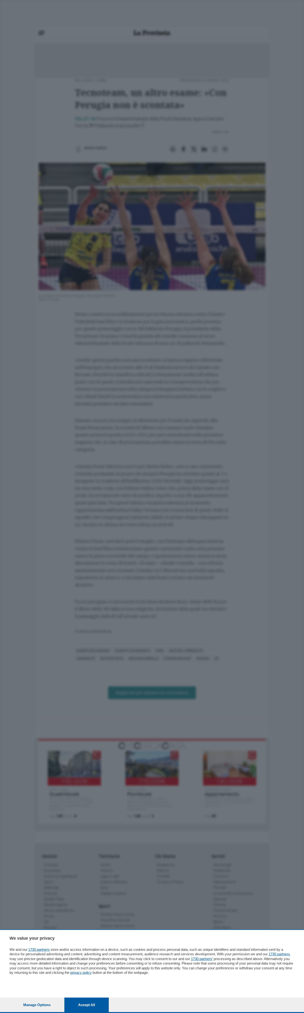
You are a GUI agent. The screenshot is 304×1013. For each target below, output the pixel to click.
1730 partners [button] (39, 949)
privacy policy (81, 973)
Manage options (37, 1005)
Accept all (86, 1005)
